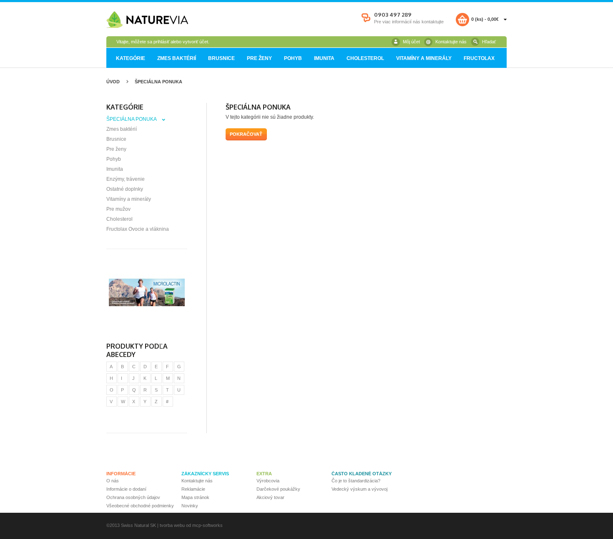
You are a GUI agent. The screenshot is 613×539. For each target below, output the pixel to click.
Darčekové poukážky (278, 489)
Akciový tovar (270, 497)
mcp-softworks (207, 525)
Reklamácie (193, 489)
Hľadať (489, 41)
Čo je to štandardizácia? (356, 480)
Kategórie (130, 58)
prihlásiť (161, 41)
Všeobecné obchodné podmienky (140, 505)
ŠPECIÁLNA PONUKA (158, 81)
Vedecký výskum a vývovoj (359, 489)
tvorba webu (172, 525)
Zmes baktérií (176, 58)
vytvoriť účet (195, 41)
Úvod (113, 81)
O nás (112, 480)
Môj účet (411, 41)
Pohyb (293, 58)
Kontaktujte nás (451, 41)
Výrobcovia (267, 480)
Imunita (324, 58)
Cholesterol (365, 58)
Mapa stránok (195, 497)
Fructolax (479, 58)
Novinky (189, 505)
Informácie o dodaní (126, 489)
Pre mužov (118, 209)
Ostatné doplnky (124, 189)
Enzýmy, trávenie (125, 179)
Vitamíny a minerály (424, 58)
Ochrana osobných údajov (133, 497)
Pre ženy (259, 58)
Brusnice (221, 58)
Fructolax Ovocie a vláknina (137, 229)
